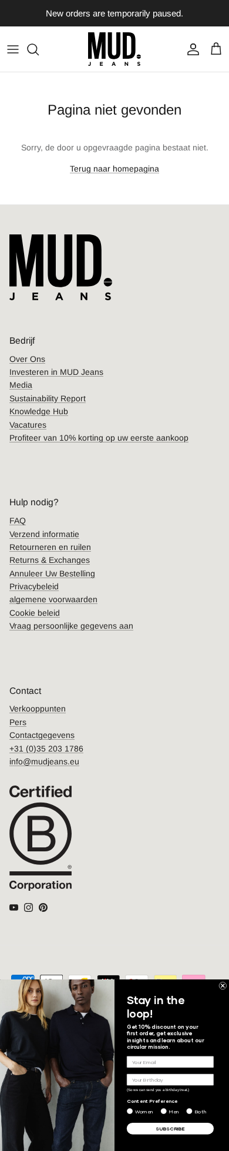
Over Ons (27, 359)
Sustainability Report (47, 398)
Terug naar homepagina (114, 168)
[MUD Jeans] (114, 49)
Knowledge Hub (38, 411)
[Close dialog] (223, 985)
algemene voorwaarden (53, 599)
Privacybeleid (34, 586)
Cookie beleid (34, 613)
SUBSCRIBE (170, 1128)
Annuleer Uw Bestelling (52, 573)
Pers (17, 722)
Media (20, 385)
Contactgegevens (42, 735)
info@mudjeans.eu (44, 761)
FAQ (17, 520)
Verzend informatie (44, 534)
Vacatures (27, 424)
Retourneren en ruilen (50, 547)
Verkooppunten (37, 708)
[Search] (39, 49)
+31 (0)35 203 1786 (46, 748)
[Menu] (13, 49)
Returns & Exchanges (49, 560)
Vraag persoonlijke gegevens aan (71, 625)
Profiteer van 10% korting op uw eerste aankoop (98, 437)
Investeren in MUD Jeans (56, 372)
